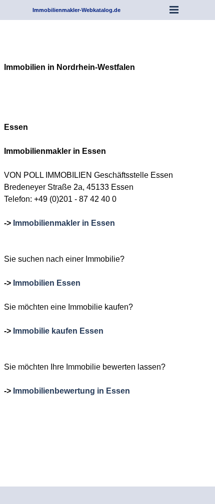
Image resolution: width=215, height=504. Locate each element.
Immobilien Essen (46, 283)
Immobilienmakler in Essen (64, 223)
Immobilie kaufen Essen (58, 331)
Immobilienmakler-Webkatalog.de (76, 10)
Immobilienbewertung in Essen (71, 391)
